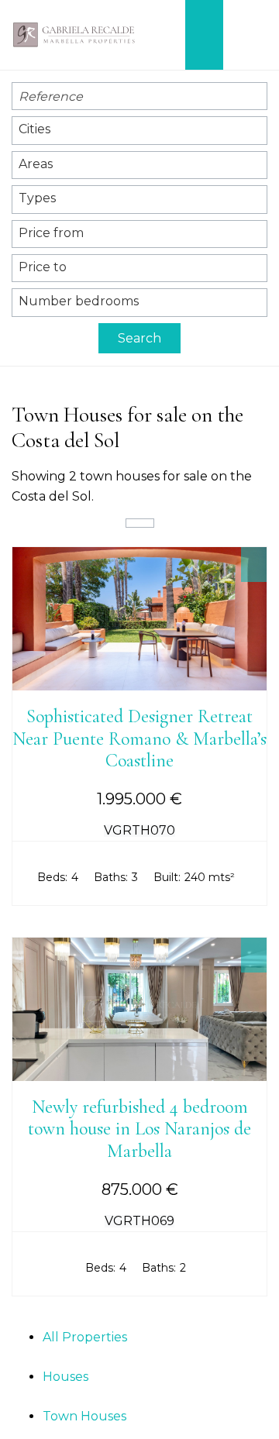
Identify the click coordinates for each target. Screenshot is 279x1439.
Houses (65, 1376)
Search (139, 338)
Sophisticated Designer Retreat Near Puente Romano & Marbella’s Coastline (139, 739)
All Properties (85, 1337)
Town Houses (84, 1416)
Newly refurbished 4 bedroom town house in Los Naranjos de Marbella (139, 1129)
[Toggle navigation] (251, 35)
